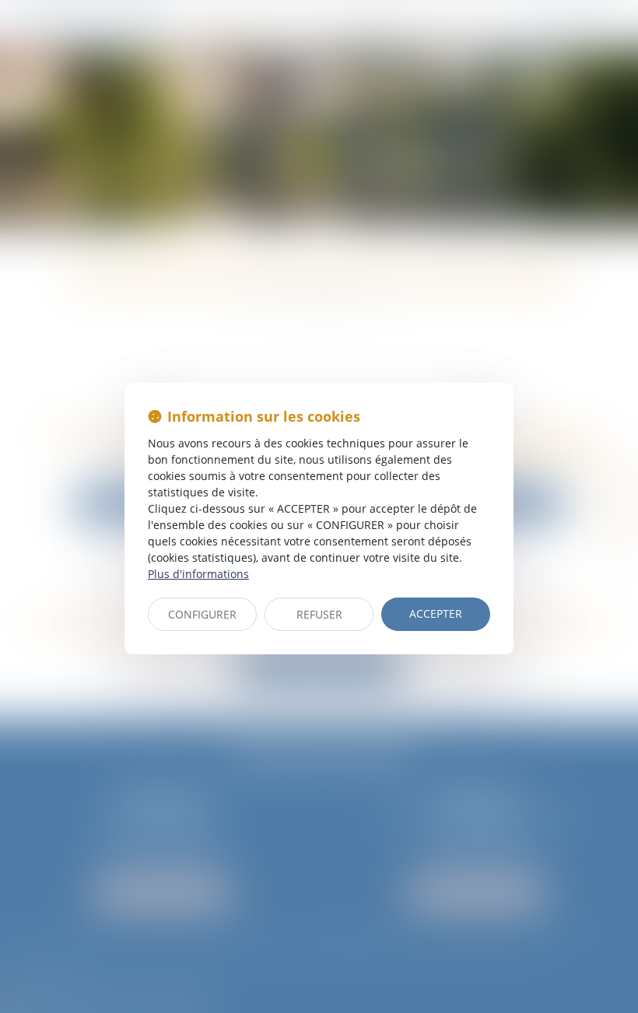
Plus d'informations (198, 573)
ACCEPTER (435, 613)
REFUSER (319, 614)
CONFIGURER (202, 614)
